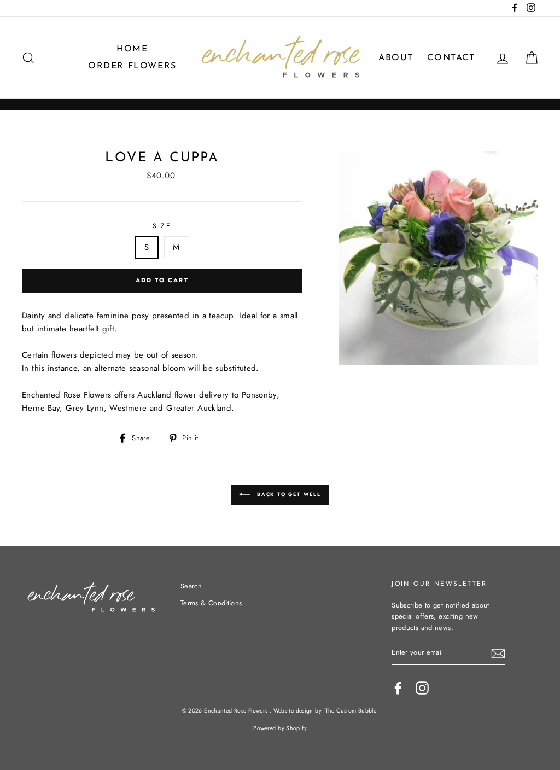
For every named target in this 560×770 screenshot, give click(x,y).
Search (191, 586)
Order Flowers (132, 66)
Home (132, 49)
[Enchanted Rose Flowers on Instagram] (422, 688)
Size (162, 226)
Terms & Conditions (211, 603)
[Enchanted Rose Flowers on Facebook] (398, 688)
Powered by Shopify (280, 728)
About (395, 58)
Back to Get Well (287, 494)
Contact (451, 58)
